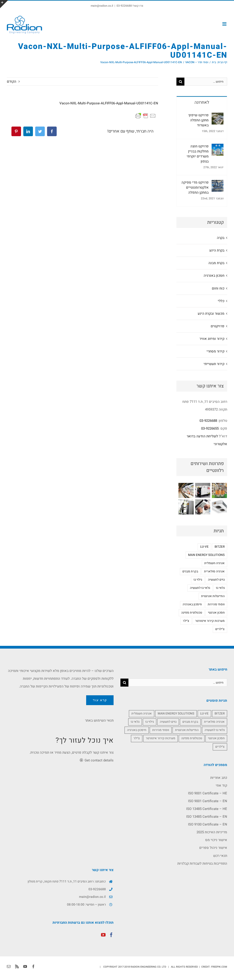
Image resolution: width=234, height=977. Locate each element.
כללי (221, 300)
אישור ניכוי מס (216, 839)
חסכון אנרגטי (216, 612)
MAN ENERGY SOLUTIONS (206, 555)
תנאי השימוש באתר (99, 720)
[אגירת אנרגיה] (202, 490)
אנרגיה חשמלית (214, 563)
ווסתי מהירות (216, 604)
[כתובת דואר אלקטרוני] (9, 966)
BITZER (220, 546)
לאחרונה (201, 102)
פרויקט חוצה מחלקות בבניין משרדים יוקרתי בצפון (198, 154)
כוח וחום (218, 288)
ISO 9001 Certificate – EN (207, 801)
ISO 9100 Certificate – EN (207, 824)
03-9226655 (210, 428)
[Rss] (17, 966)
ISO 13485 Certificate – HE (206, 808)
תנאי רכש (220, 855)
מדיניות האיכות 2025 (212, 832)
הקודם (11, 81)
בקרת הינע (216, 250)
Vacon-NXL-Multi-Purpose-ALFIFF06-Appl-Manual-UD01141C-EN (108, 103)
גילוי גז (198, 579)
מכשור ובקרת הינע (211, 313)
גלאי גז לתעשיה (200, 588)
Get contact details (99, 760)
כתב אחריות (218, 777)
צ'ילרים (220, 629)
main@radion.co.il (102, 6)
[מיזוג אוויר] (219, 507)
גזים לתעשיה (216, 579)
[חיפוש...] (205, 81)
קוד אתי (221, 785)
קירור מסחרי (215, 351)
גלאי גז (220, 588)
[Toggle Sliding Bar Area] (4, 4)
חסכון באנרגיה (214, 275)
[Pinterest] (16, 131)
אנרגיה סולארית (214, 571)
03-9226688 (208, 420)
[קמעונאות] (219, 490)
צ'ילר (186, 621)
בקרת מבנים (190, 571)
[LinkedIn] (28, 131)
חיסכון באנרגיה (192, 604)
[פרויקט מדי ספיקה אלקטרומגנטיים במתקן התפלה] (217, 183)
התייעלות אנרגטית (213, 596)
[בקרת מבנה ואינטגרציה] (202, 507)
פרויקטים (217, 326)
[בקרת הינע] (186, 507)
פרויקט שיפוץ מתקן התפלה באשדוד (198, 120)
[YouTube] (103, 935)
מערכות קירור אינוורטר (210, 621)
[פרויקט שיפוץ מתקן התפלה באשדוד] (217, 116)
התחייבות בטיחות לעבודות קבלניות (202, 863)
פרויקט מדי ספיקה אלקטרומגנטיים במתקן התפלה (195, 187)
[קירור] (186, 490)
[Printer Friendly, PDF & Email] (145, 115)
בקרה (220, 237)
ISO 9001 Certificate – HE (207, 793)
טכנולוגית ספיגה (191, 612)
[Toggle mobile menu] (224, 24)
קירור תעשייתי (214, 363)
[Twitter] (40, 131)
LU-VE (204, 546)
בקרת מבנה (216, 262)
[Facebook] (52, 131)
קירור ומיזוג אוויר (211, 338)
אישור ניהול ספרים (213, 847)
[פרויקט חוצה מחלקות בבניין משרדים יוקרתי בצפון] (217, 147)
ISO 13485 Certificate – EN (206, 816)
